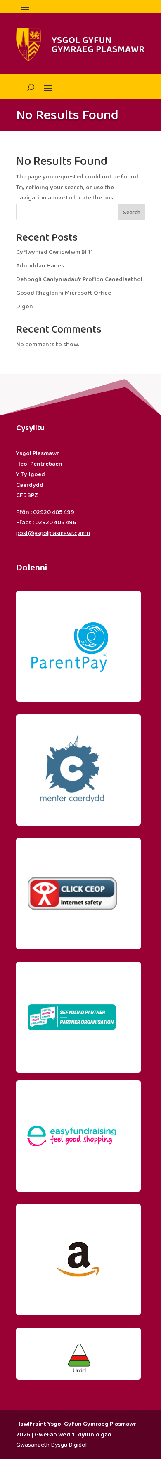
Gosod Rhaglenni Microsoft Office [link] (63, 293)
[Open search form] (27, 87)
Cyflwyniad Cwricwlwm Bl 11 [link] (54, 252)
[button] (25, 7)
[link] (71, 696)
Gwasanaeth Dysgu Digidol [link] (51, 1445)
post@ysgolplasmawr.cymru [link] (53, 533)
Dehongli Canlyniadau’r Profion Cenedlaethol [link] (79, 279)
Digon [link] (24, 307)
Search (131, 212)
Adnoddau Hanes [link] (40, 266)
